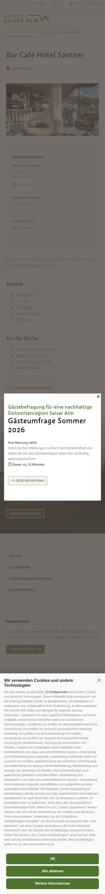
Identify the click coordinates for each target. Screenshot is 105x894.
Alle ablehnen (52, 871)
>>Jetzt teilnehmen (27, 480)
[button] (99, 680)
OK (52, 859)
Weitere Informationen (52, 883)
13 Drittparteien (56, 692)
